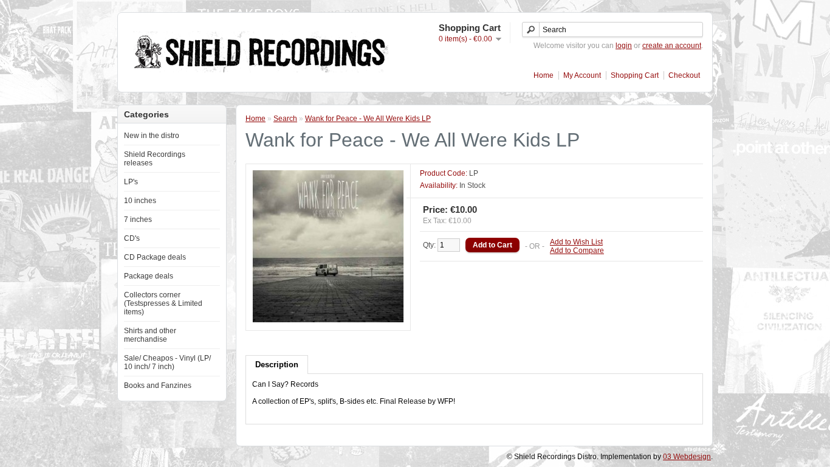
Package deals (148, 276)
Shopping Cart (635, 75)
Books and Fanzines (157, 385)
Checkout (684, 75)
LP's (131, 182)
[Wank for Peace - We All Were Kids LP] (328, 320)
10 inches (140, 200)
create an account (671, 45)
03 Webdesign (687, 456)
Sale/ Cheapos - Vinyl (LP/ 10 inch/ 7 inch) (167, 362)
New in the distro (151, 135)
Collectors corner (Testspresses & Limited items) (163, 303)
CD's (132, 238)
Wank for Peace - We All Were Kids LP (368, 118)
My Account (582, 75)
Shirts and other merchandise (150, 335)
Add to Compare (577, 250)
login (624, 45)
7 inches (138, 219)
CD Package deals (155, 257)
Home (543, 75)
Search (285, 118)
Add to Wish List (576, 242)
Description (276, 364)
